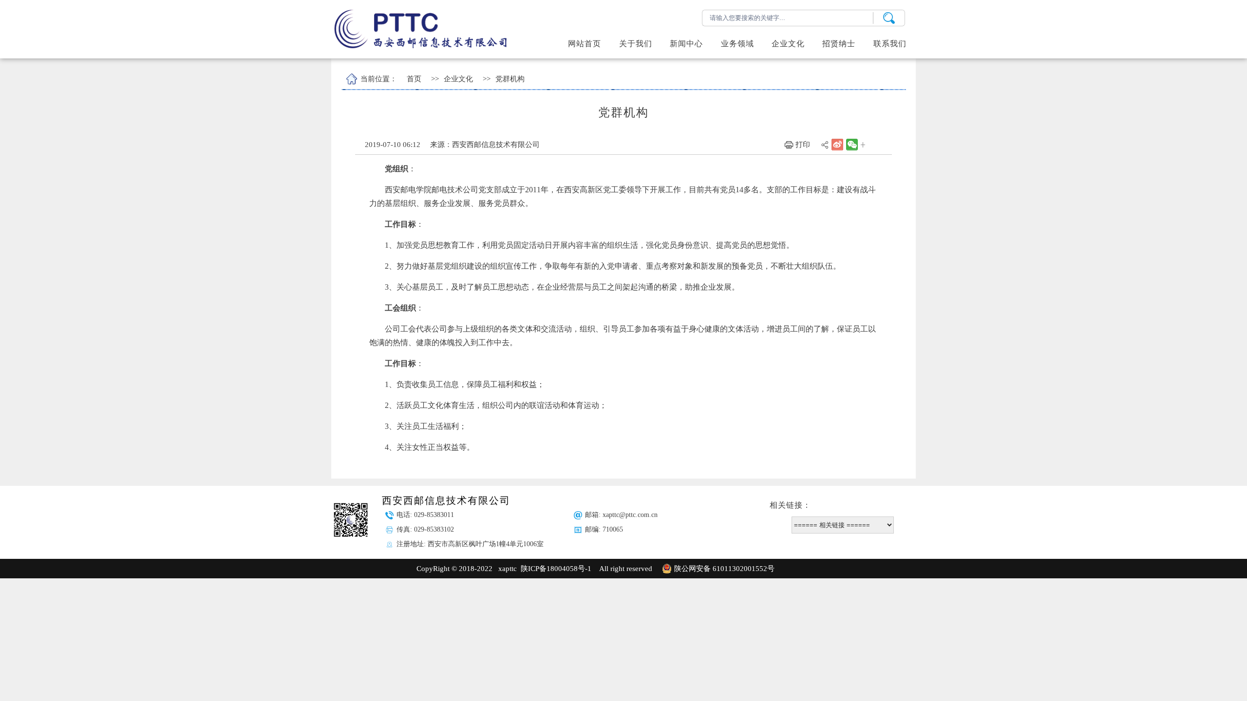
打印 (802, 144)
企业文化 (458, 79)
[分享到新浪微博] (836, 144)
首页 (414, 79)
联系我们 (890, 43)
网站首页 (584, 43)
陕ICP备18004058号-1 (556, 568)
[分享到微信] (851, 143)
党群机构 (510, 79)
